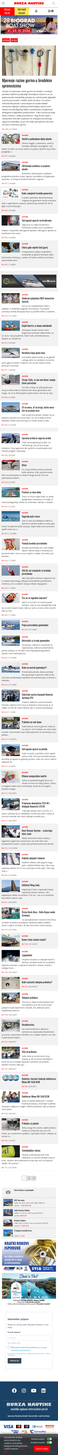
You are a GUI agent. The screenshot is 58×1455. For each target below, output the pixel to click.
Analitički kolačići (38, 1442)
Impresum (11, 1416)
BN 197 (4, 930)
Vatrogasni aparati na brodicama (37, 220)
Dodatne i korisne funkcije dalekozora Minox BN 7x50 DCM (39, 1080)
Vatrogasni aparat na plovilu (34, 749)
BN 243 (4, 425)
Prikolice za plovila (30, 1123)
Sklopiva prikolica (30, 997)
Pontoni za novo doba (31, 492)
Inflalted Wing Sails (31, 885)
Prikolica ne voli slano (31, 722)
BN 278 (4, 316)
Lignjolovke (27, 955)
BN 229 (4, 533)
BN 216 (4, 766)
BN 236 (4, 455)
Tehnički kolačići (38, 1439)
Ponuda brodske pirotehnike (34, 543)
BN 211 (4, 821)
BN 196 (24, 944)
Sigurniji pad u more (31, 516)
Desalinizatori (28, 1024)
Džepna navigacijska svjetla (34, 776)
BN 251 (4, 370)
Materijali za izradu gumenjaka (36, 640)
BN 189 (24, 1086)
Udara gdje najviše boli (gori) (35, 247)
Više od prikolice (29, 1051)
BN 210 (4, 848)
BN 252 (4, 343)
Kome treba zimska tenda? (34, 939)
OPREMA (6, 40)
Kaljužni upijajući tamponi (33, 858)
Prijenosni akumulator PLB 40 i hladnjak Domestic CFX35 (36, 804)
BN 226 (4, 560)
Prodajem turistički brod (23, 1230)
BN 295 (4, 264)
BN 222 (4, 685)
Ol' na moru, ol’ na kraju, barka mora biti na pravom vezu (38, 409)
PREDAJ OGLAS (7, 11)
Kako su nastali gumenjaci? (34, 667)
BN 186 (4, 1140)
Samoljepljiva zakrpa (31, 1150)
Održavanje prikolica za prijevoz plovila (36, 167)
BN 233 (4, 506)
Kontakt (25, 1416)
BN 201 (4, 902)
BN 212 (4, 793)
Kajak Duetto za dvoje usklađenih (37, 325)
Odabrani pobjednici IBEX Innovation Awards (38, 300)
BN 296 (4, 210)
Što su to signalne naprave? (34, 598)
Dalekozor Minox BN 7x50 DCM (35, 1096)
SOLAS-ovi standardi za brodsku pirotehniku (36, 572)
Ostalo (14, 40)
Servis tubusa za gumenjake (24, 1190)
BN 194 (4, 972)
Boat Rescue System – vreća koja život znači (37, 832)
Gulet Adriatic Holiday (22, 1210)
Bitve (24, 465)
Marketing (18, 1416)
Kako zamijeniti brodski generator (37, 193)
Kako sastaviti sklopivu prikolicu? (37, 982)
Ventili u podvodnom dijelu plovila (37, 139)
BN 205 (4, 875)
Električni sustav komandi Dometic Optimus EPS (37, 696)
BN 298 (5, 129)
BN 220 (4, 712)
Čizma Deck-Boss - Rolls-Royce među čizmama (38, 913)
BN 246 (4, 397)
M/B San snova (19, 1200)
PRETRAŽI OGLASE (22, 11)
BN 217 (4, 739)
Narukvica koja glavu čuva (33, 353)
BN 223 (24, 629)
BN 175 (4, 1167)
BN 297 (4, 156)
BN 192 (4, 1042)
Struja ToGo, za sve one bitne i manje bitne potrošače (38, 381)
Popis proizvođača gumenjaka (35, 625)
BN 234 (4, 482)
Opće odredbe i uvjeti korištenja (39, 1416)
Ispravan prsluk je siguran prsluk (36, 438)
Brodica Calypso (20, 1220)
